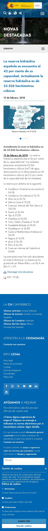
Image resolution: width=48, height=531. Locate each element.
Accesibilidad (9, 373)
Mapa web (8, 376)
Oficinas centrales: (19, 310)
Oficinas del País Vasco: (18, 325)
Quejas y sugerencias (27, 454)
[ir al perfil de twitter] (18, 386)
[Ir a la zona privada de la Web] (10, 13)
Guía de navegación (12, 370)
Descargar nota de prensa (20, 272)
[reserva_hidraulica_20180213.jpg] (24, 117)
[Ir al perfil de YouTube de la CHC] (30, 386)
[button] (5, 13)
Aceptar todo (24, 521)
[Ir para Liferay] (24, 5)
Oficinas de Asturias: (22, 316)
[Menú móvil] (42, 13)
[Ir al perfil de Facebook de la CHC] (6, 386)
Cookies (7, 367)
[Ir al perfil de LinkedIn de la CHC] (36, 386)
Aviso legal (8, 360)
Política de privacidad (12, 363)
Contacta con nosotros (14, 344)
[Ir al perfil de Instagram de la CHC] (12, 386)
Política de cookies (11, 484)
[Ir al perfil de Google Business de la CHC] (6, 392)
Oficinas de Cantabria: (18, 320)
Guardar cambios (24, 526)
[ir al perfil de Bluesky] (24, 386)
